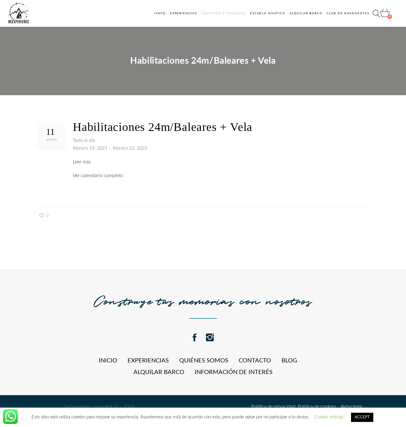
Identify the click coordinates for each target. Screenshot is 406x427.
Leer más (82, 161)
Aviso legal (349, 406)
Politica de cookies (315, 406)
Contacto (255, 361)
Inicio (108, 361)
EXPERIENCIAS (148, 361)
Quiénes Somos (203, 361)
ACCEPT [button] (362, 417)
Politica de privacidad (273, 406)
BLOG (289, 361)
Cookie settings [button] (329, 417)
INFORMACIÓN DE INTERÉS (234, 372)
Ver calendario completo (98, 175)
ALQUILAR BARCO (158, 372)
